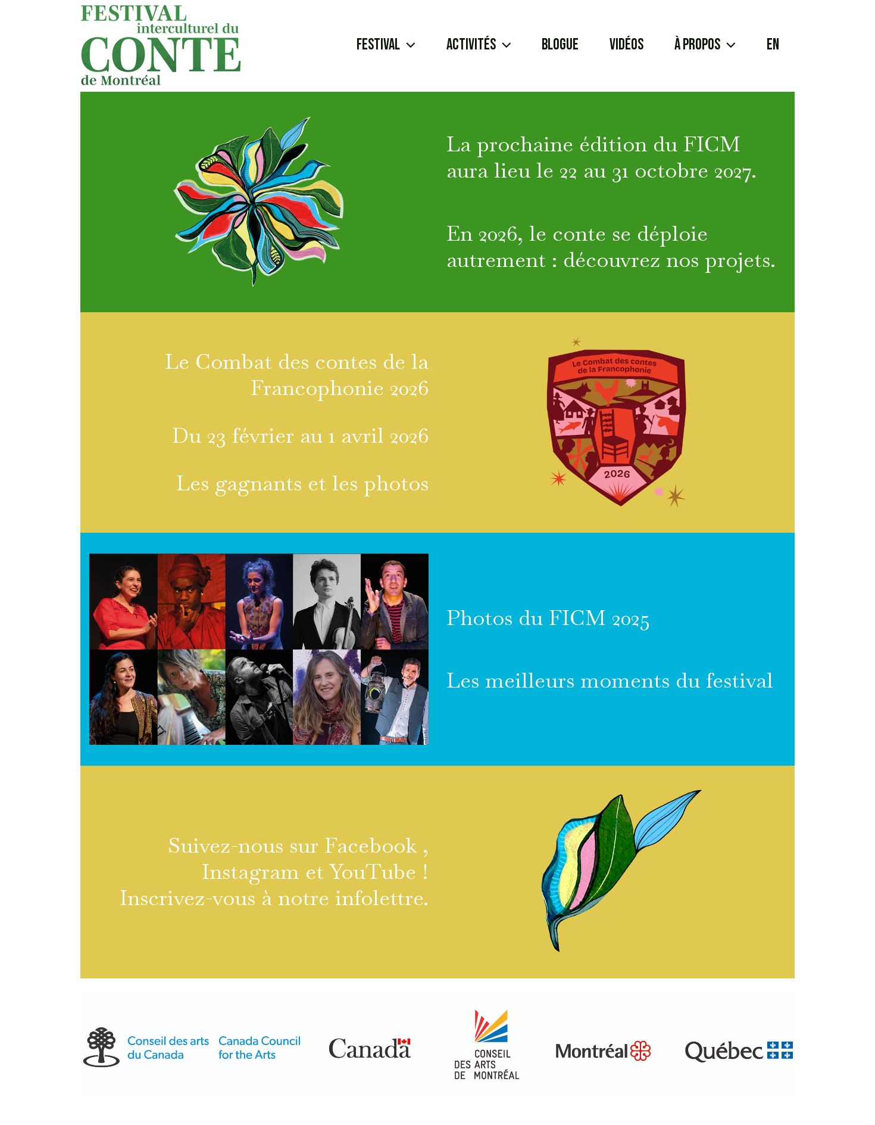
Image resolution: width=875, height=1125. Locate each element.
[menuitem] (773, 45)
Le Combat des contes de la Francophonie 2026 (297, 374)
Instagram (253, 871)
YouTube (372, 871)
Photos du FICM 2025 (548, 618)
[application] (407, 45)
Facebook (373, 845)
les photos (380, 483)
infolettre (376, 898)
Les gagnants (239, 483)
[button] (386, 45)
